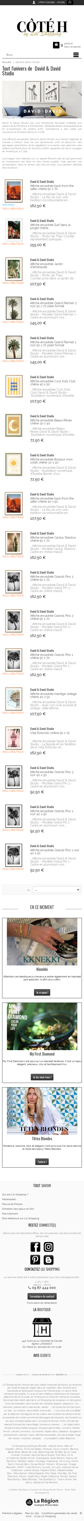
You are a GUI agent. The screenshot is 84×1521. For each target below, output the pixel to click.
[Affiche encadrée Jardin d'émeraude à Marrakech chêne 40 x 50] (14, 269)
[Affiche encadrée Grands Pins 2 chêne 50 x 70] (14, 621)
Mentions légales (12, 1513)
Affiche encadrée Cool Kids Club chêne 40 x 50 (53, 382)
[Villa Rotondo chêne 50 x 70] (14, 738)
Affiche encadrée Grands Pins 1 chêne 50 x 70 (51, 656)
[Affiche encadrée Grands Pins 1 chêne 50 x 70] (14, 660)
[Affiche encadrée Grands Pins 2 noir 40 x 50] (14, 816)
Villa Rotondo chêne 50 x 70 (50, 733)
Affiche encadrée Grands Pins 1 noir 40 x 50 (54, 851)
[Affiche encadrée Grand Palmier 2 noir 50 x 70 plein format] (14, 308)
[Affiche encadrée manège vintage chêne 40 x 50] (14, 699)
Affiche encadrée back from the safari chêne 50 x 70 (52, 187)
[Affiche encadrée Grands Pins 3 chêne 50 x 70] (14, 582)
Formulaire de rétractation (42, 1302)
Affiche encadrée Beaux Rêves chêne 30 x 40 (51, 422)
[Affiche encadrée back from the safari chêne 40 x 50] (14, 504)
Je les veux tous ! (42, 1077)
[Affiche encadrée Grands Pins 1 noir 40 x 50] (14, 855)
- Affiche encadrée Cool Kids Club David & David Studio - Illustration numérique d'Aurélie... (53, 392)
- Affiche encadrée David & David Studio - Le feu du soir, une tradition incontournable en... (53, 197)
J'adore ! (42, 1161)
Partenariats (9, 1199)
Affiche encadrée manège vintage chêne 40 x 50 (53, 695)
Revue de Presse (12, 1204)
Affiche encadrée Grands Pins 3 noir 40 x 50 (51, 773)
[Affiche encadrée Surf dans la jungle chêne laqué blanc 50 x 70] (14, 230)
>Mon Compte (46, 2)
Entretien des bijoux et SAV (18, 1208)
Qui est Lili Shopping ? (15, 1194)
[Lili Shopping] (42, 26)
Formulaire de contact (42, 1296)
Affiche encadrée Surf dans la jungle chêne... (50, 226)
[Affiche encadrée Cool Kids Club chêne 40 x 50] (14, 386)
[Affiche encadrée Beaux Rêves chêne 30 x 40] (14, 425)
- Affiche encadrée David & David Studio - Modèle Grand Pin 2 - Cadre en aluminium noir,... (53, 822)
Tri (28, 890)
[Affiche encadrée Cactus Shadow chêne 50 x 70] (14, 543)
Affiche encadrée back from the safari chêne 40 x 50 (52, 500)
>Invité (60, 2)
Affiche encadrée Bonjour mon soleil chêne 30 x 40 (51, 461)
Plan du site (32, 1513)
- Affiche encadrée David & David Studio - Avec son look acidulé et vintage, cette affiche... (53, 705)
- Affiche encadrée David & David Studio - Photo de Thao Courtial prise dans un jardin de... (53, 275)
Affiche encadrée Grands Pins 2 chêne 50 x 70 (51, 617)
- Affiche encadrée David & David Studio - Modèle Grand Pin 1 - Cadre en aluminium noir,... (53, 861)
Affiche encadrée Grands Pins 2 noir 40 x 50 (51, 812)
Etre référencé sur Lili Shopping (20, 1218)
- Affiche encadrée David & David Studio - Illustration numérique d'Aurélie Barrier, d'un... (53, 470)
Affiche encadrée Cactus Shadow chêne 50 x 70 (53, 539)
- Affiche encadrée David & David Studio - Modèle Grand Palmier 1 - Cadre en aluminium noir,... (54, 314)
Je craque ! (42, 992)
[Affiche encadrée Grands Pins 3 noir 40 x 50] (14, 777)
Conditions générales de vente (59, 1513)
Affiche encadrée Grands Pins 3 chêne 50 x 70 (51, 578)
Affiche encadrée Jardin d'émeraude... (46, 265)
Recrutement (10, 1213)
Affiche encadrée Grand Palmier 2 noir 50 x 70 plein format (53, 304)
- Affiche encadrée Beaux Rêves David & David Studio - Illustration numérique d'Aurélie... (53, 431)
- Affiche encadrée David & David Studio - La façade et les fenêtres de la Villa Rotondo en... (53, 744)
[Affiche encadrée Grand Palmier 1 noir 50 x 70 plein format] (14, 347)
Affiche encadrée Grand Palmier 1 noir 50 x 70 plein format (53, 343)
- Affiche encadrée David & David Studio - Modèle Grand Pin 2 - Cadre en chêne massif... (53, 627)
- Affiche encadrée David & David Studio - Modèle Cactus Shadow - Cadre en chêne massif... (53, 549)
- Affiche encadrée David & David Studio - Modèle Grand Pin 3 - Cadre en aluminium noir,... (53, 783)
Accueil (6, 62)
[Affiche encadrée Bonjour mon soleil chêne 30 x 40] (14, 464)
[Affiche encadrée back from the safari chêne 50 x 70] (14, 191)
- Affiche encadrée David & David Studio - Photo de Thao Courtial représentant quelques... (53, 236)
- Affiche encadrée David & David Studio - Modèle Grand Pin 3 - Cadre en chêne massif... (53, 588)
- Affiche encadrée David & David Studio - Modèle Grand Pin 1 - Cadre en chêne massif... (53, 666)
